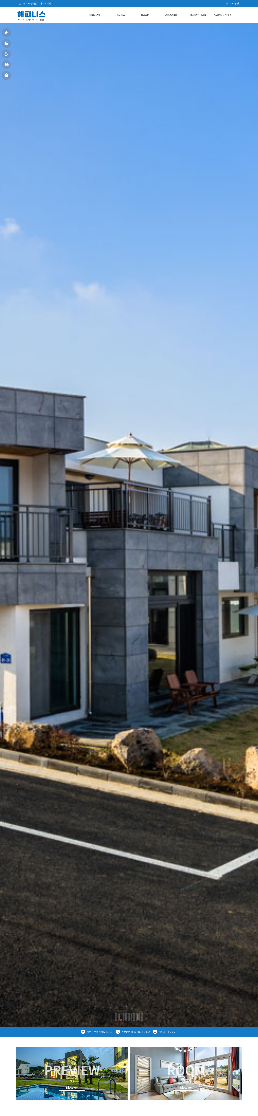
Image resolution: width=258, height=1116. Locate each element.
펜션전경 (6, 43)
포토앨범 (6, 75)
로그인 (22, 3)
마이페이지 (45, 3)
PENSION (94, 14)
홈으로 (6, 32)
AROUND (171, 14)
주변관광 (6, 64)
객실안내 (6, 54)
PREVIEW (119, 14)
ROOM (145, 14)
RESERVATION (197, 14)
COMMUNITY (222, 14)
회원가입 (32, 3)
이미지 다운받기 (233, 3)
